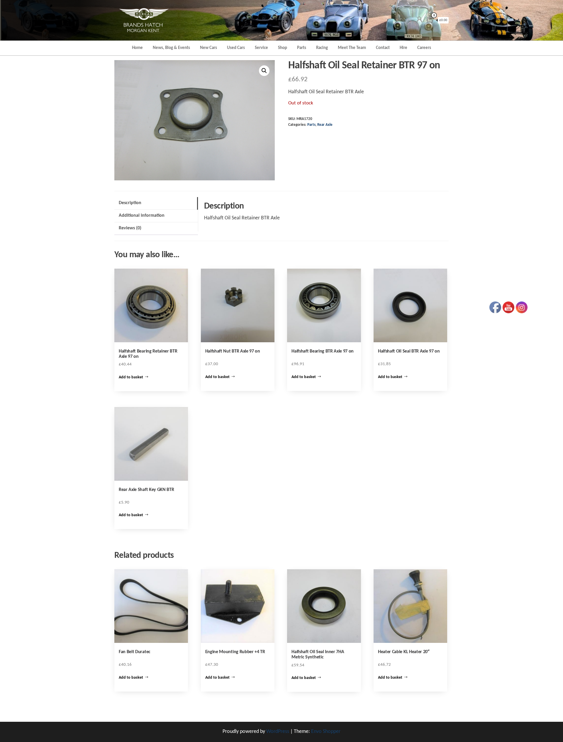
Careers (424, 48)
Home (137, 48)
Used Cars (236, 48)
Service (261, 48)
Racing (322, 48)
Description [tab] (130, 203)
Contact (383, 48)
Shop (282, 48)
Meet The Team (352, 48)
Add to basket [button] (131, 377)
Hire (403, 48)
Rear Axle (325, 125)
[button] (264, 70)
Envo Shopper (325, 731)
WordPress (277, 731)
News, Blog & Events (171, 48)
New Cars (208, 48)
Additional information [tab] (142, 215)
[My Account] (419, 20)
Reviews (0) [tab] (130, 228)
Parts (301, 48)
